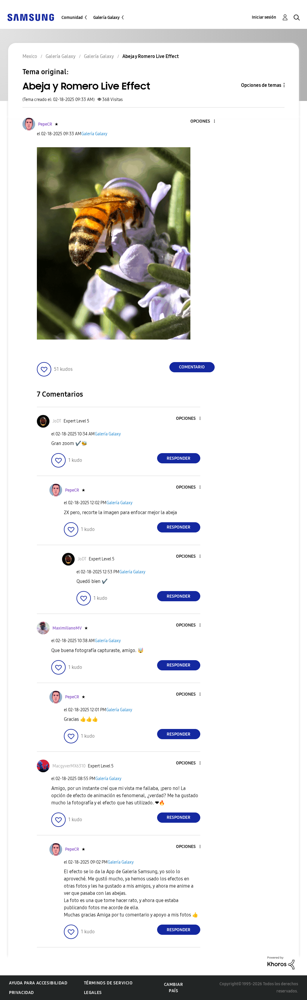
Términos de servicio (108, 983)
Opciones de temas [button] (261, 85)
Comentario (192, 367)
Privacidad (21, 992)
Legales (93, 992)
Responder (178, 458)
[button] (204, 121)
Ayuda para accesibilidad (38, 983)
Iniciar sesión (264, 17)
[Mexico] (30, 17)
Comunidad (72, 17)
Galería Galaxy (106, 17)
